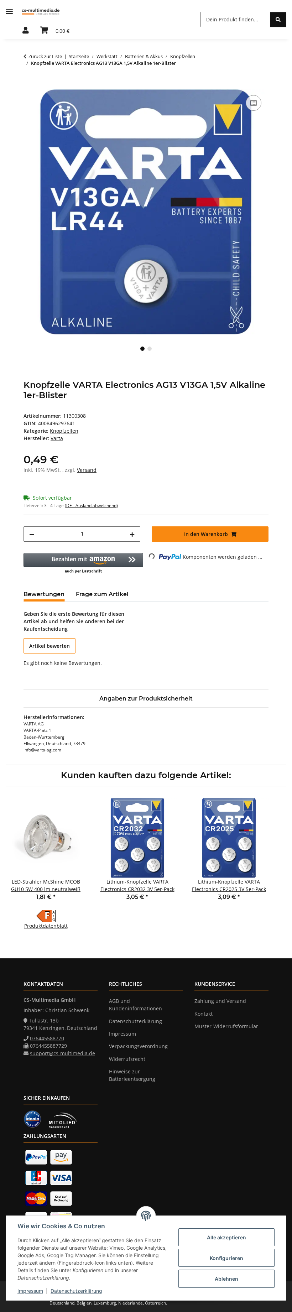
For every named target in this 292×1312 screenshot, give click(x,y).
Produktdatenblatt (46, 925)
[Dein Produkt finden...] (278, 19)
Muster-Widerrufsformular (226, 1026)
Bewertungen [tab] (44, 594)
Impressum (30, 1291)
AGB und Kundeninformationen (135, 1005)
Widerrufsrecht (127, 1059)
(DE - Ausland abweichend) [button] (91, 506)
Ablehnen (226, 1279)
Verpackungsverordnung (138, 1046)
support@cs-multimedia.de (62, 1053)
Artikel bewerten (49, 645)
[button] (26, 31)
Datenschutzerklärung (76, 1291)
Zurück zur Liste (45, 56)
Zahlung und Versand (220, 1001)
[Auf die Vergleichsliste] (253, 103)
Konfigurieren (226, 1258)
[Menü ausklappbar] (9, 11)
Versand (87, 470)
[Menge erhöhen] (132, 534)
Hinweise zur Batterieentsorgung (132, 1075)
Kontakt (203, 1013)
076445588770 (47, 1038)
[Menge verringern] (32, 534)
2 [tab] (149, 349)
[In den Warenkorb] (29, 85)
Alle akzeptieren (226, 1237)
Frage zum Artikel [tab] (102, 594)
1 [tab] (142, 349)
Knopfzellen (64, 430)
